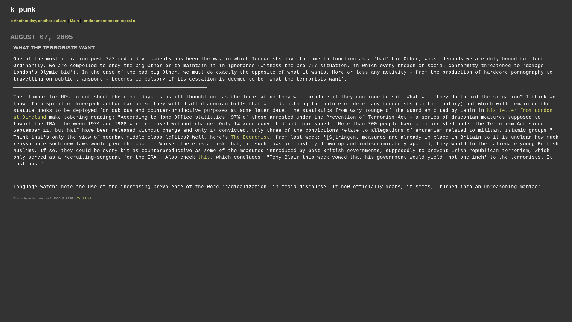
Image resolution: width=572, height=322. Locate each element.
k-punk (22, 10)
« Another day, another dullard (38, 20)
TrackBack (84, 198)
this (204, 157)
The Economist (250, 137)
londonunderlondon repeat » (109, 20)
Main (74, 20)
